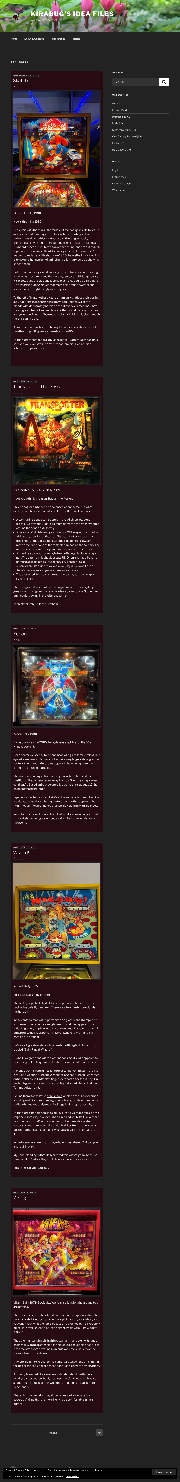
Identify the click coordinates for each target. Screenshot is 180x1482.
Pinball (18, 86)
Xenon (20, 633)
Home (14, 38)
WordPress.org (120, 189)
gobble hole (54, 1096)
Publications (57, 38)
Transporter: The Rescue (39, 386)
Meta (115, 123)
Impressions (119, 116)
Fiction (116, 103)
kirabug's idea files (72, 14)
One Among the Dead (124, 136)
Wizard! (21, 852)
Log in (115, 170)
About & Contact (34, 38)
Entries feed (119, 176)
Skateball (23, 80)
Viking (19, 1197)
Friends (76, 38)
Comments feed (121, 183)
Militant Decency (121, 129)
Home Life (118, 110)
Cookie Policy (72, 1476)
